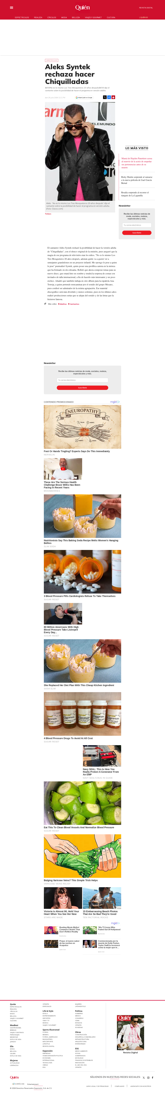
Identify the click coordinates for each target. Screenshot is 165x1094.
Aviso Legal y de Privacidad (97, 1086)
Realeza (38, 17)
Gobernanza (80, 1056)
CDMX (77, 1020)
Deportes (46, 1018)
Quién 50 (144, 17)
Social (78, 1053)
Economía (47, 1058)
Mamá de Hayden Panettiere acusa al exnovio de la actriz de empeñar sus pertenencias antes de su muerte (137, 163)
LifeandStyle (80, 1006)
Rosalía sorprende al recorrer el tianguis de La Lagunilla (135, 194)
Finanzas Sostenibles (84, 1060)
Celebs (12, 1053)
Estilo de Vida (15, 1039)
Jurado (13, 1042)
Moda (64, 17)
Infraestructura (82, 1039)
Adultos (63, 304)
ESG (44, 1067)
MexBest (14, 1025)
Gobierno (79, 1013)
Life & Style (48, 1011)
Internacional (48, 1060)
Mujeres (14, 1060)
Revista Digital (146, 8)
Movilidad (79, 1058)
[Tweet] (105, 97)
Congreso (79, 1018)
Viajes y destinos (17, 1032)
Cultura (111, 17)
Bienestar (14, 1037)
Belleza (76, 17)
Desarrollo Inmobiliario (85, 1037)
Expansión (48, 1051)
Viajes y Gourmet (17, 1018)
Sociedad (79, 1027)
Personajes (14, 1035)
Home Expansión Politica (53, 1056)
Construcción (81, 1035)
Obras (45, 1065)
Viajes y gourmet (93, 17)
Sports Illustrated (51, 1029)
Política (78, 1011)
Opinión (46, 1004)
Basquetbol (48, 1039)
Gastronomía (15, 1028)
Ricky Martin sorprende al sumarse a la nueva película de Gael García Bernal (136, 179)
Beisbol (46, 1035)
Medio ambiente (81, 1051)
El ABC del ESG (81, 1065)
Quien (144, 1078)
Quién (13, 1004)
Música (45, 1023)
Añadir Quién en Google (85, 97)
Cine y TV (46, 1020)
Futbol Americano (50, 1037)
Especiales (47, 1006)
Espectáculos (22, 17)
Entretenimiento (49, 1016)
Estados (78, 1023)
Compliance (119, 1086)
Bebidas (13, 1030)
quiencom (150, 1077)
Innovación (79, 1063)
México (78, 1016)
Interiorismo (80, 1044)
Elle (11, 1046)
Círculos (51, 17)
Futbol (45, 1032)
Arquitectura (80, 1041)
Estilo (45, 1013)
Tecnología (47, 1063)
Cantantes (74, 304)
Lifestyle (46, 1044)
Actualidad (15, 1063)
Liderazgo (14, 1065)
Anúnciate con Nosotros (140, 1086)
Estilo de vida (15, 1056)
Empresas (46, 1053)
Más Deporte (48, 1041)
